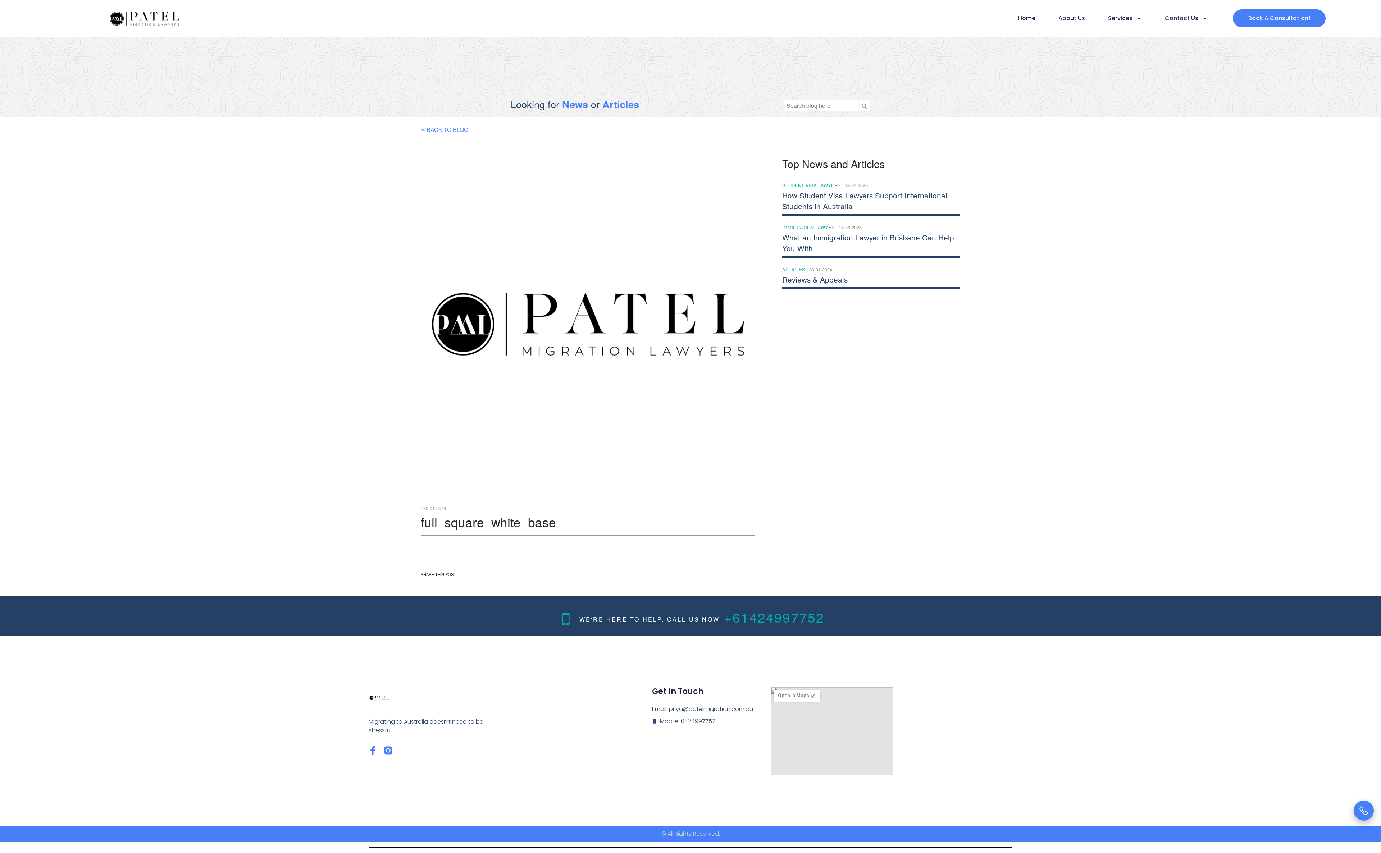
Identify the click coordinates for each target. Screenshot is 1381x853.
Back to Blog (444, 128)
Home (1026, 18)
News (575, 104)
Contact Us (1181, 18)
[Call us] (1364, 811)
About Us (1071, 18)
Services (1120, 18)
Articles (620, 104)
